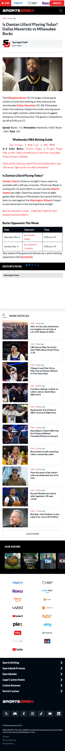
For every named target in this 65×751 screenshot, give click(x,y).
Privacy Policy (8, 743)
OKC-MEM (49, 145)
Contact (6, 736)
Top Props (16, 145)
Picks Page (34, 148)
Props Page (54, 148)
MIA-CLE (33, 145)
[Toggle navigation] (60, 10)
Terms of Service (9, 740)
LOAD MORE (32, 533)
